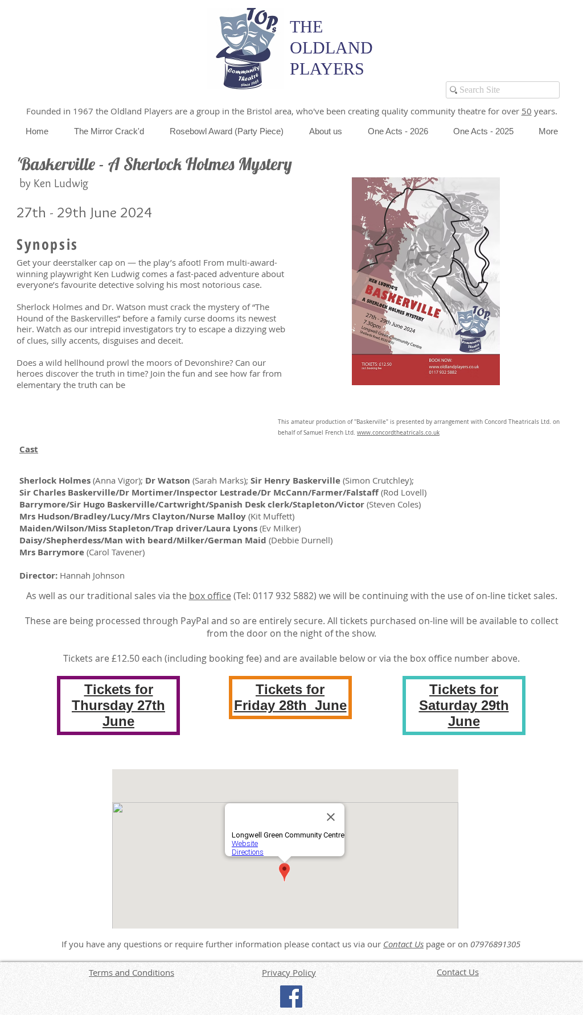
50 (527, 111)
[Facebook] (291, 996)
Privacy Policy (289, 972)
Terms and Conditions (131, 972)
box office (210, 595)
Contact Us (403, 944)
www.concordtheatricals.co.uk (398, 432)
